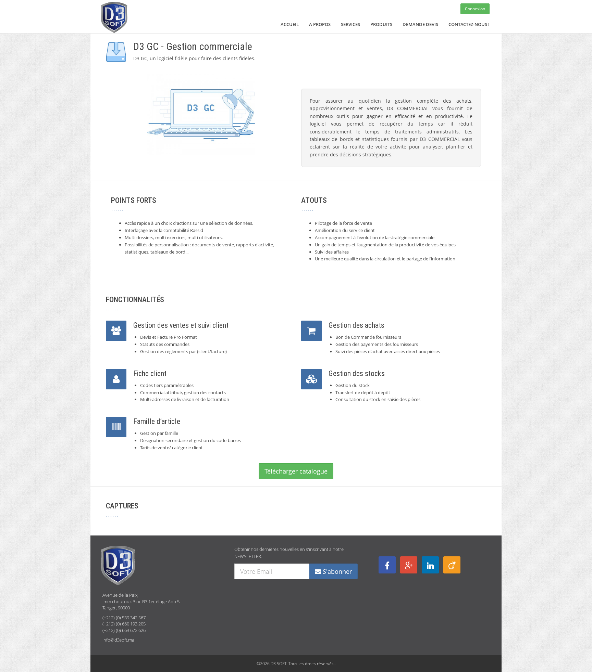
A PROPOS (320, 24)
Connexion (475, 9)
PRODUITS (381, 24)
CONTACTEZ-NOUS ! (469, 24)
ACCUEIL (290, 24)
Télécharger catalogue (296, 471)
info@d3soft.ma (118, 640)
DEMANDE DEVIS (420, 24)
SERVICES (350, 24)
